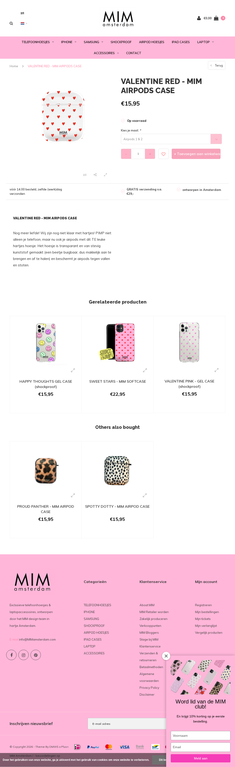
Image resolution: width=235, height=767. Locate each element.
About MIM (147, 605)
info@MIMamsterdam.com (37, 639)
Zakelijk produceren (154, 619)
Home (14, 66)
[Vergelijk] (22, 13)
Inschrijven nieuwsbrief (31, 723)
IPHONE (66, 42)
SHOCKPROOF (121, 42)
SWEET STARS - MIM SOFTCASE (117, 381)
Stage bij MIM (149, 639)
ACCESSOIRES (104, 53)
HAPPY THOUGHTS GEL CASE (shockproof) (46, 384)
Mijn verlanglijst (206, 626)
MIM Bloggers (149, 632)
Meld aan (200, 758)
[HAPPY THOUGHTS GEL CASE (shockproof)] (45, 342)
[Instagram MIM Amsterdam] (23, 655)
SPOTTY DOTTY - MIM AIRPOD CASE (117, 506)
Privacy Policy (149, 687)
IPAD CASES (181, 42)
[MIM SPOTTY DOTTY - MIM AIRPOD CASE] (117, 467)
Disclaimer (147, 694)
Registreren (203, 605)
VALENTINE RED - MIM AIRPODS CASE (54, 66)
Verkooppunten (150, 626)
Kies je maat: (131, 130)
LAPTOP (203, 42)
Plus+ (65, 746)
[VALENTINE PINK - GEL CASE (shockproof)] (189, 342)
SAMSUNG (91, 42)
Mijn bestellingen (207, 612)
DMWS (54, 746)
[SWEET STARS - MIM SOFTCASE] (117, 342)
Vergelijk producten (208, 632)
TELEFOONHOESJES (36, 42)
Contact (133, 53)
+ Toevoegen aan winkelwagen (197, 154)
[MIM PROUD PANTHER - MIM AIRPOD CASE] (45, 467)
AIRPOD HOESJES (151, 42)
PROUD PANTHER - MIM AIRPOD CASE (45, 509)
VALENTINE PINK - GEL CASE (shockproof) (189, 384)
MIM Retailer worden (154, 612)
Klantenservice (150, 646)
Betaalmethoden (151, 667)
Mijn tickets (203, 619)
